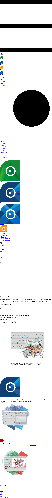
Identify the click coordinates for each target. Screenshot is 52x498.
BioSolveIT (2, 83)
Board (3, 84)
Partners (4, 143)
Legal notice (1, 491)
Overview (4, 148)
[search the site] (26, 139)
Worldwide (4, 85)
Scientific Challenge (5, 78)
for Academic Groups (5, 146)
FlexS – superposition (3, 237)
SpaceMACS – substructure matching (5, 240)
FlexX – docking (3, 236)
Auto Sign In (2, 249)
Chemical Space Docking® (4, 235)
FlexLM (2, 246)
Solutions (4, 80)
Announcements (4, 155)
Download (2, 53)
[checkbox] (3, 258)
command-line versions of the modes (20, 401)
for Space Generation (5, 147)
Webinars (4, 154)
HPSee (3, 150)
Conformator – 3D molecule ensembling (5, 238)
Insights (2, 79)
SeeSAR (4, 149)
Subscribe (4, 77)
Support (4, 81)
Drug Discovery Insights (4, 152)
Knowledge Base (5, 82)
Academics (2, 244)
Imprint (1, 490)
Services (2, 54)
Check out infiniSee (2, 402)
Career (3, 86)
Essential (2, 248)
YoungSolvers (4, 156)
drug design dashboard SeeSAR (32, 445)
